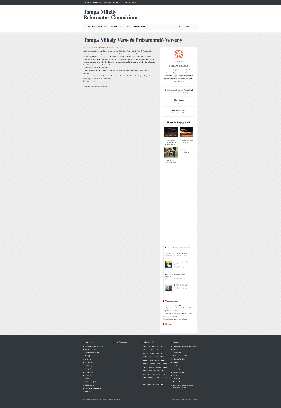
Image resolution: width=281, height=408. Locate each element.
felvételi (163, 346)
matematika (152, 363)
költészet (145, 363)
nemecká (165, 363)
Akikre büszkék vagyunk (96, 27)
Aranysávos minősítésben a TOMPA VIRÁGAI (171, 142)
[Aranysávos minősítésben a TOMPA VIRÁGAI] (171, 137)
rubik (144, 374)
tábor (158, 377)
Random (187, 247)
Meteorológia (177, 369)
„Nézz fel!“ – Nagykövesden (172, 305)
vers (144, 384)
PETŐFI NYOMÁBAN (182, 285)
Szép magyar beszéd (179, 103)
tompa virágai (94, 86)
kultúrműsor (88, 385)
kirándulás (145, 360)
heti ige (152, 353)
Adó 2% (127, 2)
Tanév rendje (97, 2)
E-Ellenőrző (117, 2)
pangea (165, 367)
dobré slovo (152, 346)
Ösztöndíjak (107, 2)
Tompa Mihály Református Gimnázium (110, 14)
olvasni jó (151, 367)
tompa (144, 377)
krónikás (163, 360)
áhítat (162, 384)
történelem (160, 381)
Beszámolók (89, 349)
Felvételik (88, 2)
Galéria (87, 366)
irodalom (145, 356)
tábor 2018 (145, 381)
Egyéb (86, 359)
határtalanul (159, 349)
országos (158, 367)
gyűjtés (145, 349)
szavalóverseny (156, 374)
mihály (159, 363)
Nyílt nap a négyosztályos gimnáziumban (181, 263)
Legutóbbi (171, 247)
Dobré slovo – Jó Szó (179, 113)
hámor (163, 353)
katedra (162, 356)
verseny (149, 384)
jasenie (151, 356)
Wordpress (184, 399)
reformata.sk (172, 301)
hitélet (157, 353)
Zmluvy (134, 2)
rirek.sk (170, 324)
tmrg (163, 374)
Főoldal (175, 366)
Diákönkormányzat (90, 352)
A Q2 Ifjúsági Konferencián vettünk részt (185, 346)
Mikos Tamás (178, 65)
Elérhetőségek (141, 27)
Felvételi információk (179, 359)
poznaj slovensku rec (154, 370)
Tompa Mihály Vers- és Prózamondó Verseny (132, 40)
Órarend (175, 375)
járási (156, 356)
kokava (157, 360)
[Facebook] (179, 27)
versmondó (103, 86)
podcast (145, 370)
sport (149, 374)
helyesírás (145, 353)
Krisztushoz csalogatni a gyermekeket (175, 319)
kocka (151, 360)
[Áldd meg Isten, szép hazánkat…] (186, 137)
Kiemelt (87, 378)
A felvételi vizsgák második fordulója (176, 253)
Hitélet (87, 375)
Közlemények (117, 27)
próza (163, 370)
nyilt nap (145, 367)
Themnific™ (195, 399)
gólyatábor (151, 349)
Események (88, 362)
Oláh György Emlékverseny (93, 388)
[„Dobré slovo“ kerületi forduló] (171, 157)
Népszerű (179, 247)
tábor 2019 (153, 381)
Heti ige (87, 369)
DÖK (128, 27)
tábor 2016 (164, 377)
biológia (145, 346)
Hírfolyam (88, 372)
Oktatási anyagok (178, 372)
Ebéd (86, 356)
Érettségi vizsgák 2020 (180, 356)
